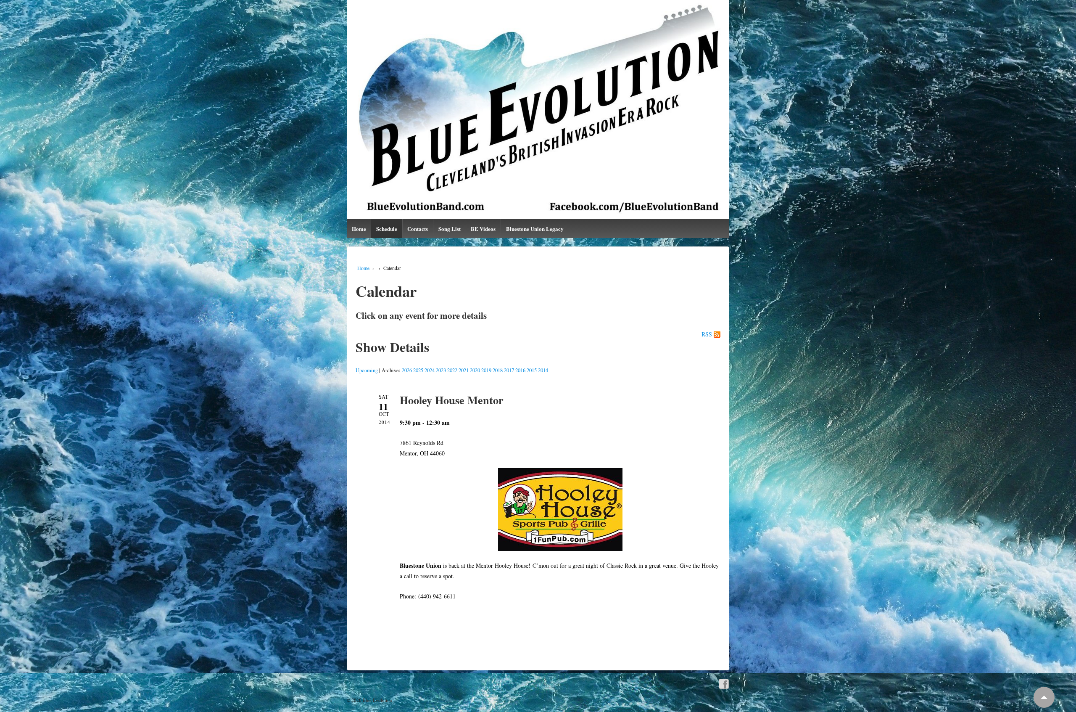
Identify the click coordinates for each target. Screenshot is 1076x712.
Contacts (417, 229)
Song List (449, 229)
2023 (441, 370)
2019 (486, 370)
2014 (543, 370)
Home (359, 229)
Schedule (386, 229)
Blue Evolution (376, 700)
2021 (464, 370)
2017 (509, 370)
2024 (430, 370)
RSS (707, 334)
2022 (452, 370)
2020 (475, 370)
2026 (407, 370)
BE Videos (483, 229)
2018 (498, 370)
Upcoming (367, 370)
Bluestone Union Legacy (535, 229)
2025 (418, 370)
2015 (532, 370)
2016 (520, 370)
